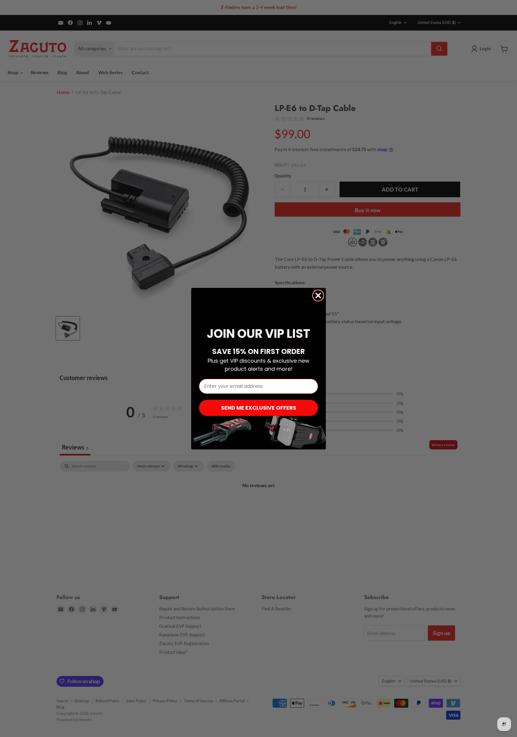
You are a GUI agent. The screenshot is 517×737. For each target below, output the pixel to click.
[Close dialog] (318, 295)
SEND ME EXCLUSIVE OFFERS (258, 407)
